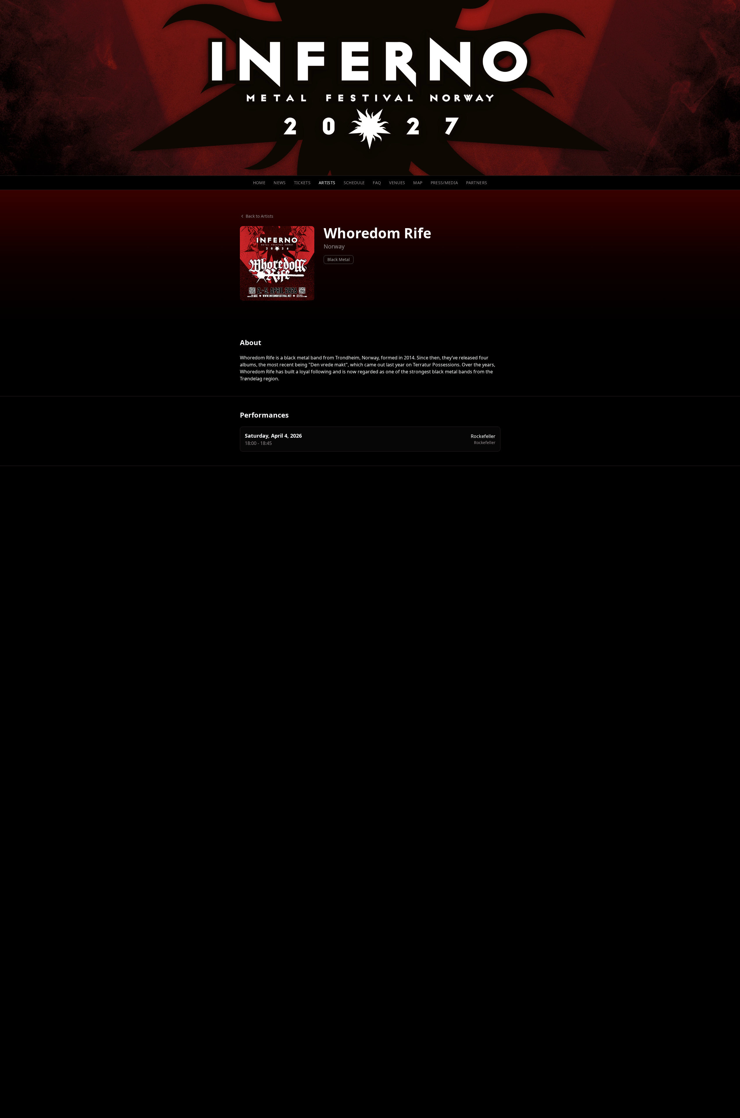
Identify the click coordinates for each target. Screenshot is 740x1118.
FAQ (377, 182)
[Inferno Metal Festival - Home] (370, 87)
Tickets (302, 182)
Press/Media (444, 182)
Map (417, 182)
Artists (327, 182)
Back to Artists (259, 216)
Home (259, 182)
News (280, 182)
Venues (397, 182)
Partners (476, 182)
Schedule (354, 182)
